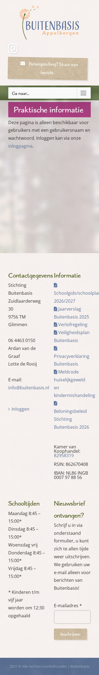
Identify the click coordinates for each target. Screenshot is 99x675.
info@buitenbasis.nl (28, 388)
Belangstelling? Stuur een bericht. (53, 68)
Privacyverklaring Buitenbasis (71, 360)
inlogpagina (20, 146)
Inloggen (20, 409)
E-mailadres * (68, 606)
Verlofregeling (72, 325)
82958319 (64, 455)
